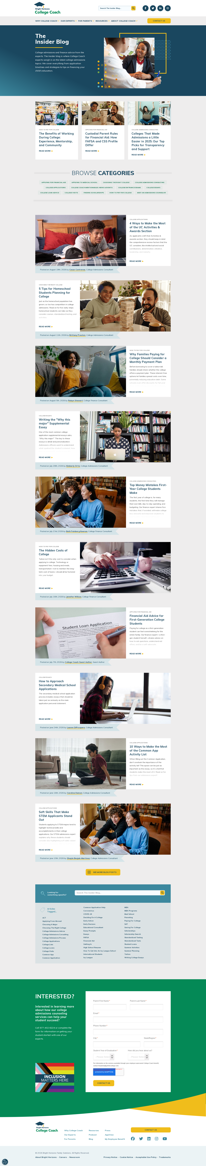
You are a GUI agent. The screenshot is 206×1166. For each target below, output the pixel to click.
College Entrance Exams (129, 187)
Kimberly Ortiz (73, 466)
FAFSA (86, 937)
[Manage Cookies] (5, 1162)
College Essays (153, 187)
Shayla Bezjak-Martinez (78, 858)
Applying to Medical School (84, 182)
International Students (92, 954)
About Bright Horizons (46, 1157)
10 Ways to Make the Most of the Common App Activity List (148, 750)
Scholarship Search (132, 934)
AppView (109, 1135)
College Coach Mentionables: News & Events (92, 187)
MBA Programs (130, 911)
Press (108, 1130)
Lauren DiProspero (76, 727)
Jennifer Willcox (74, 596)
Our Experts (68, 21)
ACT (44, 918)
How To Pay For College (120, 193)
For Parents (85, 21)
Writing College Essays (134, 957)
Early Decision (89, 924)
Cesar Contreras (77, 269)
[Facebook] (133, 1138)
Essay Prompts (89, 931)
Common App (48, 954)
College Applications (56, 187)
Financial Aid (88, 941)
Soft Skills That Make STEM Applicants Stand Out (55, 815)
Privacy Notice (110, 1157)
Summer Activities (131, 947)
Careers (63, 1157)
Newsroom (74, 1157)
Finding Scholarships (94, 193)
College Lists (47, 944)
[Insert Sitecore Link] (55, 1027)
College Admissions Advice (53, 931)
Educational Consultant (93, 927)
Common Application (51, 958)
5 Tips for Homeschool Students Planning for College (55, 292)
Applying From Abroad (52, 921)
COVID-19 (87, 914)
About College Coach (123, 21)
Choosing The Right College (116, 182)
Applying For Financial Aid (54, 182)
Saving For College (132, 927)
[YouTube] (165, 1138)
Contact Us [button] (159, 21)
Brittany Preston (77, 335)
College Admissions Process (54, 938)
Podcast (93, 1135)
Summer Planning (131, 951)
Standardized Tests (132, 941)
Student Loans (130, 944)
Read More (45, 151)
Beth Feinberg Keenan (77, 531)
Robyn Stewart (75, 400)
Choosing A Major (50, 924)
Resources (102, 21)
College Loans (48, 948)
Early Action (88, 921)
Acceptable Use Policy (146, 1157)
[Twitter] (141, 1138)
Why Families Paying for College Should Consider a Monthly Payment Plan (148, 358)
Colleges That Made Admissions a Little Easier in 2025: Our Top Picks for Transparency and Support (148, 141)
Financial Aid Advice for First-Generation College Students (147, 619)
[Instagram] (156, 1138)
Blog (91, 1139)
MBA (126, 907)
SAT (126, 924)
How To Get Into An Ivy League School (99, 951)
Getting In (87, 944)
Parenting (128, 917)
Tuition (127, 954)
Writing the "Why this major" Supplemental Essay (54, 423)
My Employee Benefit (115, 1139)
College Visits (71, 193)
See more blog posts (105, 872)
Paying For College (132, 921)
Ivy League (88, 957)
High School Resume (92, 947)
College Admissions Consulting (149, 182)
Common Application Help (94, 907)
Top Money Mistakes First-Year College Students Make (148, 489)
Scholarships (129, 931)
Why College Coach (46, 21)
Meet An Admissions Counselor (151, 193)
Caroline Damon (74, 793)
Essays (86, 934)
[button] (133, 8)
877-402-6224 (47, 1027)
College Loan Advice (49, 193)
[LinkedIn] (149, 1138)
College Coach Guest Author (78, 662)
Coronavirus (88, 911)
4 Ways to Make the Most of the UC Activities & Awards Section (147, 227)
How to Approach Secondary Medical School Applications (57, 685)
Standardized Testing (133, 937)
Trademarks (165, 1157)
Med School (129, 914)
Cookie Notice (126, 1157)
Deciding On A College (92, 917)
